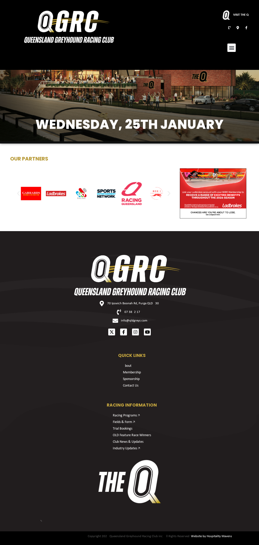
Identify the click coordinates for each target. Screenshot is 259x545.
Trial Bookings (122, 429)
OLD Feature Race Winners (132, 435)
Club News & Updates (128, 442)
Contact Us (130, 386)
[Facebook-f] (123, 332)
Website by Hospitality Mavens (211, 536)
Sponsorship (131, 379)
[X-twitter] (111, 332)
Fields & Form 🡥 (124, 422)
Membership (132, 372)
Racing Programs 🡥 (126, 415)
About (127, 366)
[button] (231, 48)
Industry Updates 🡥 (126, 448)
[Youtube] (147, 332)
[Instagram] (135, 332)
